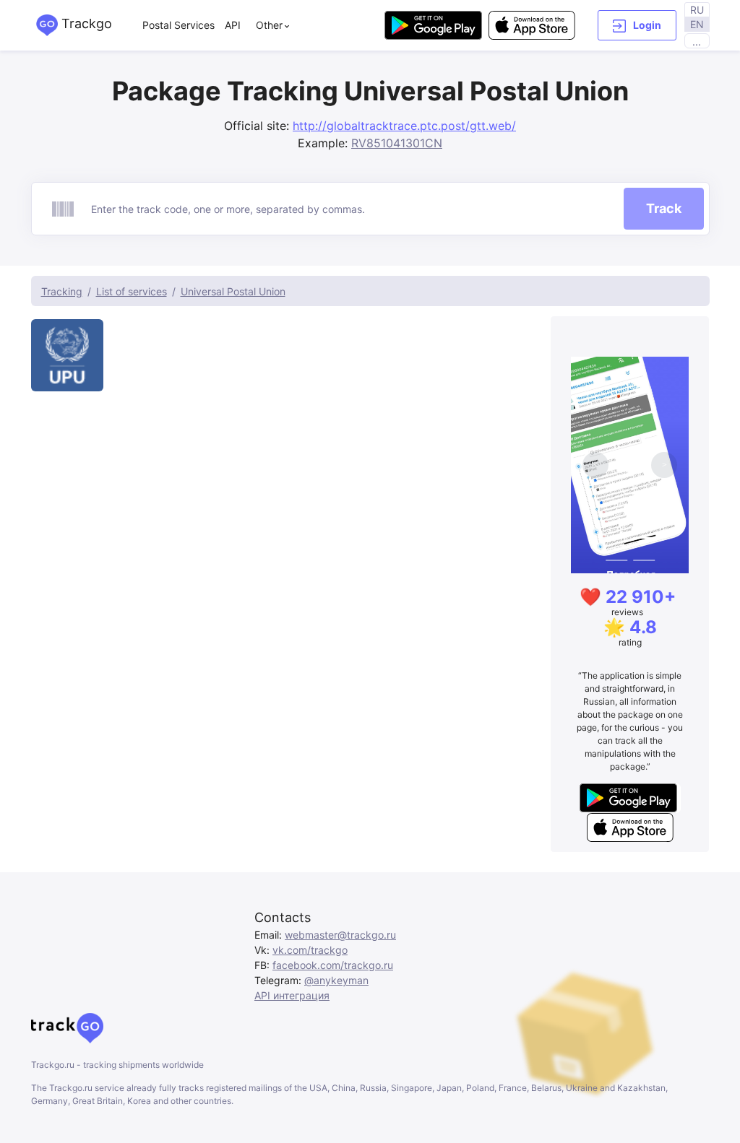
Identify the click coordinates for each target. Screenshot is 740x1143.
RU (697, 10)
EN (697, 24)
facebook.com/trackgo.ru (332, 965)
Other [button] (269, 25)
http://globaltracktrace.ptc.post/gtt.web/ (404, 125)
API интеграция (292, 995)
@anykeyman (336, 980)
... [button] (696, 41)
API (233, 25)
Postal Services (178, 25)
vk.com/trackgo (310, 950)
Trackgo (85, 23)
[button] (637, 25)
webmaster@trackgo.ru (340, 935)
